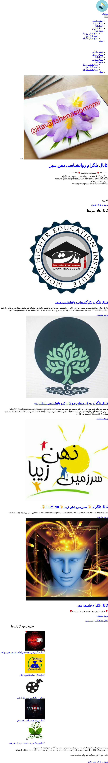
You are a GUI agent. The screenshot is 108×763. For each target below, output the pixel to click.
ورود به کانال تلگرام (99, 205)
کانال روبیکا (98, 23)
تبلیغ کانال (98, 31)
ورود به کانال (102, 762)
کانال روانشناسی (92, 621)
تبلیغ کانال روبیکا (90, 33)
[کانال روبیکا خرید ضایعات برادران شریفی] (35, 732)
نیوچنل (105, 13)
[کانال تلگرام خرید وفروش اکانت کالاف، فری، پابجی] (35, 641)
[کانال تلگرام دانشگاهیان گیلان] (35, 664)
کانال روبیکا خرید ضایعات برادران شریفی (27, 743)
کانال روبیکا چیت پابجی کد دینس (31, 720)
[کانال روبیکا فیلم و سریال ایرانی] (35, 686)
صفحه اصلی (97, 21)
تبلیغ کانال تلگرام (90, 38)
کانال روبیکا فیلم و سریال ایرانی (31, 698)
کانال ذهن (104, 621)
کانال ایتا (99, 26)
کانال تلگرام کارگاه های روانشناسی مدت (81, 302)
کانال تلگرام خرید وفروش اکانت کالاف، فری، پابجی (22, 652)
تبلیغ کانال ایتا (91, 36)
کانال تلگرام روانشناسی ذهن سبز (78, 165)
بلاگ (101, 41)
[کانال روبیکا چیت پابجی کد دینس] (35, 709)
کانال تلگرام (97, 28)
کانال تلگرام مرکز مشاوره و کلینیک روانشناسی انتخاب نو (71, 403)
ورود (105, 315)
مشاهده (100, 315)
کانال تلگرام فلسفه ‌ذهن (92, 605)
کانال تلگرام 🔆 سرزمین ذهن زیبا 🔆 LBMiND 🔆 (75, 507)
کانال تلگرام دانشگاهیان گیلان (32, 675)
